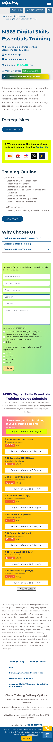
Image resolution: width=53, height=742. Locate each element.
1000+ (8, 362)
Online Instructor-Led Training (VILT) (23, 238)
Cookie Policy (32, 735)
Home (4, 16)
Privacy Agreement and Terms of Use (26, 673)
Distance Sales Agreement (21, 678)
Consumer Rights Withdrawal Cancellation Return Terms (28, 685)
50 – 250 (9, 356)
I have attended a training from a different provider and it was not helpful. (24, 338)
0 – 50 (8, 353)
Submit (8, 368)
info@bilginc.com (18, 725)
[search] (49, 10)
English (18, 10)
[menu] (50, 3)
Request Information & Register (26, 431)
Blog (11, 667)
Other (8, 342)
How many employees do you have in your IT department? (22, 348)
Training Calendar (37, 661)
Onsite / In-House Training (17, 249)
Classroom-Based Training (17, 244)
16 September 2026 (31, 71)
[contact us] (47, 735)
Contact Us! (42, 147)
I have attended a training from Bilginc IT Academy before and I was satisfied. (24, 332)
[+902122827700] (47, 729)
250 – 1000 (10, 359)
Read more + (12, 129)
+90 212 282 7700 (34, 725)
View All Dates (26, 589)
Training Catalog (17, 16)
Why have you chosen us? (14, 328)
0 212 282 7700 (36, 10)
